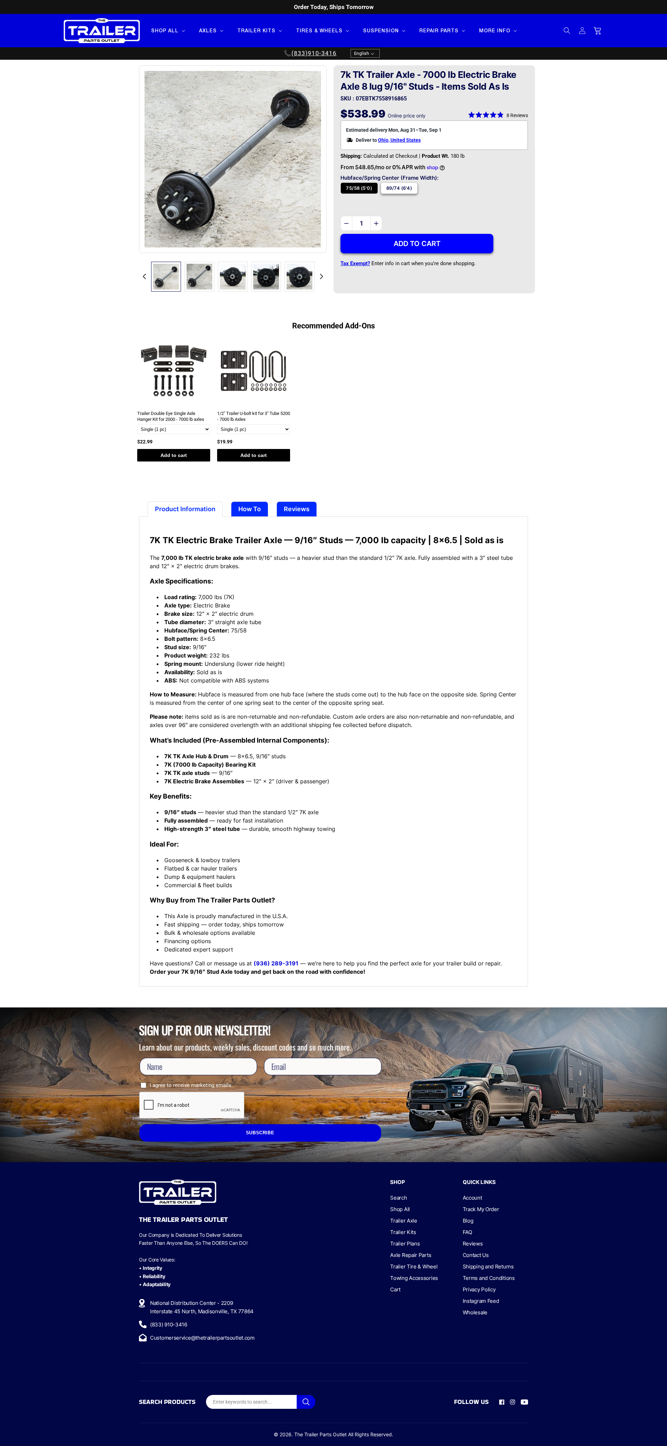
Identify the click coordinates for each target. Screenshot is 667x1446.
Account (472, 1197)
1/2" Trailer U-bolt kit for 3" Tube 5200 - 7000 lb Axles (253, 416)
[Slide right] (321, 276)
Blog (468, 1220)
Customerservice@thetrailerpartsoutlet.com (202, 1337)
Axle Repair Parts (410, 1255)
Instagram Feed (481, 1301)
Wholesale (475, 1312)
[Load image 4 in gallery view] (266, 277)
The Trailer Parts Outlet (320, 1434)
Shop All (400, 1209)
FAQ (467, 1232)
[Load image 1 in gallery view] (166, 277)
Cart (395, 1289)
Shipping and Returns (488, 1266)
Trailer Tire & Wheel (413, 1266)
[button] (167, 30)
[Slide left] (144, 276)
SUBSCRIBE (260, 1132)
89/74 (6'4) (399, 188)
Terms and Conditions (489, 1278)
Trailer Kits (403, 1232)
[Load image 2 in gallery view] (199, 277)
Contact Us (476, 1255)
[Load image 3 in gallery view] (233, 277)
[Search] (306, 1402)
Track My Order (481, 1209)
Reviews (473, 1243)
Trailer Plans (405, 1243)
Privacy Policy (479, 1289)
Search (398, 1197)
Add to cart (173, 455)
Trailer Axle (403, 1220)
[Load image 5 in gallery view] (299, 277)
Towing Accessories (414, 1278)
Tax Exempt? (355, 263)
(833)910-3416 (314, 53)
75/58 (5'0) (359, 188)
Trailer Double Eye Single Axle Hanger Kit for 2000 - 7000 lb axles (170, 416)
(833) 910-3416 (168, 1324)
